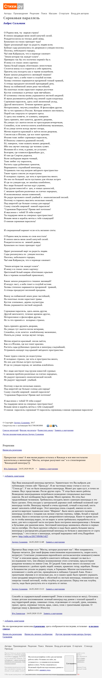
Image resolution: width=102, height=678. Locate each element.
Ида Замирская (10, 469)
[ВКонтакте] (48, 426)
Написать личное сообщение (39, 634)
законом (15, 656)
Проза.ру (9, 649)
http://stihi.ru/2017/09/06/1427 (33, 536)
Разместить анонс (45, 430)
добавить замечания (14, 476)
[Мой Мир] (53, 426)
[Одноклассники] (50, 426)
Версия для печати (28, 430)
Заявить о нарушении (64, 430)
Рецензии (34, 13)
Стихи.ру (88, 646)
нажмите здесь (45, 670)
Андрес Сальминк (14, 23)
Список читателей (10, 430)
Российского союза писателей (66, 674)
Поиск (44, 13)
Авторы (8, 13)
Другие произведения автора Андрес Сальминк (23, 434)
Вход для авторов (80, 13)
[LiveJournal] (56, 426)
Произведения (20, 13)
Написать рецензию (12, 450)
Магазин (53, 13)
